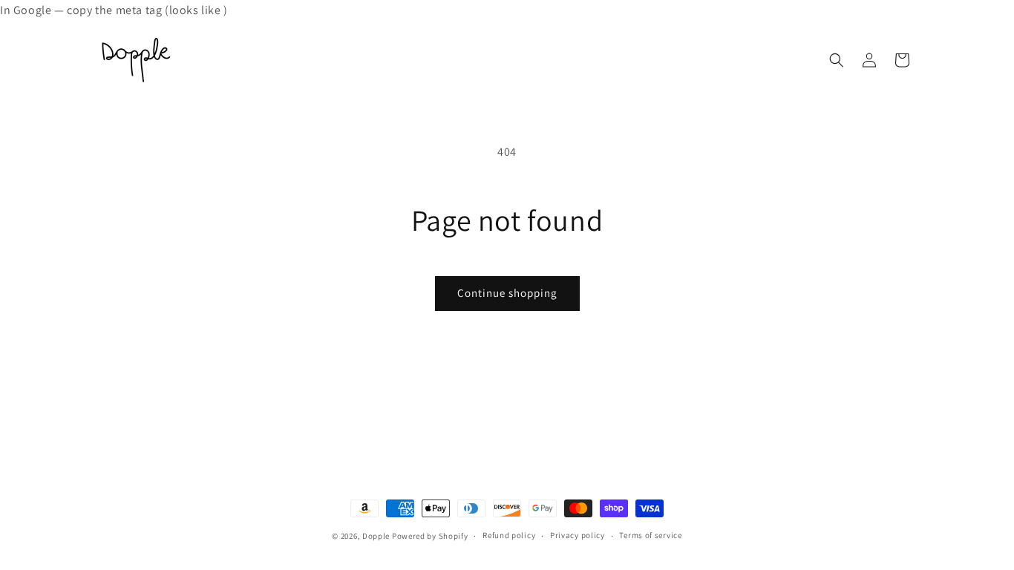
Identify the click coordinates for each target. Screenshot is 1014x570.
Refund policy (509, 535)
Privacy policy (577, 535)
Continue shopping (507, 293)
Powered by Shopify (430, 536)
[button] (836, 60)
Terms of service (650, 535)
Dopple (376, 536)
